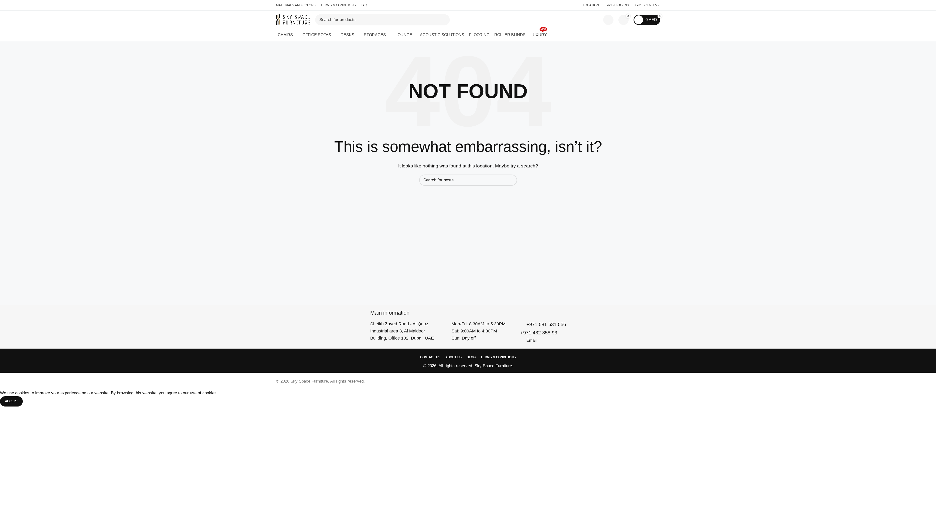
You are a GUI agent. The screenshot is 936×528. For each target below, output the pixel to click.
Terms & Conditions (338, 5)
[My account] (608, 20)
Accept (11, 401)
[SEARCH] (444, 19)
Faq (364, 5)
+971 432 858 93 (617, 5)
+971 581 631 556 (647, 5)
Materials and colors (296, 5)
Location (591, 5)
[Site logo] (293, 19)
